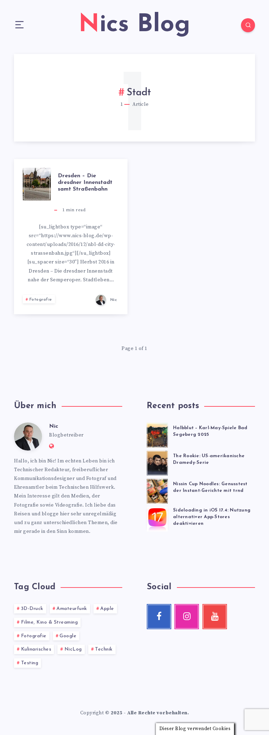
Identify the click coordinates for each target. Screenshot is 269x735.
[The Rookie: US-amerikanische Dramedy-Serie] (157, 462)
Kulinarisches (36, 649)
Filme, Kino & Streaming (49, 622)
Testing (30, 663)
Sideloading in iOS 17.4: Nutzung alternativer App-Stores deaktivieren (211, 517)
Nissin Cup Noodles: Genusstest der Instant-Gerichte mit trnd (210, 487)
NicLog (73, 649)
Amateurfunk (71, 608)
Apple (107, 608)
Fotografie (40, 299)
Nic (53, 426)
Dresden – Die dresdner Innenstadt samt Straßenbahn (85, 182)
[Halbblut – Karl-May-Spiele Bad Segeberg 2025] (157, 434)
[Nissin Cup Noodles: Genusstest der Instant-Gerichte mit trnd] (157, 490)
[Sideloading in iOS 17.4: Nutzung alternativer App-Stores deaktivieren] (157, 518)
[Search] (248, 25)
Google (68, 636)
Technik (104, 649)
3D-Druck (32, 608)
